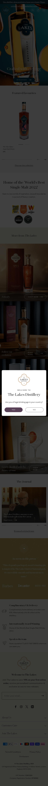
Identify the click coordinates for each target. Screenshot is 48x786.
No (34, 410)
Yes (13, 410)
